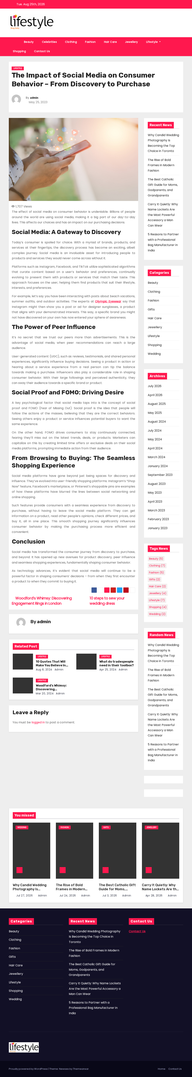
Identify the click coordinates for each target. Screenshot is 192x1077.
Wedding (154, 354)
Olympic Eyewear (108, 301)
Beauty (29, 42)
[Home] (14, 42)
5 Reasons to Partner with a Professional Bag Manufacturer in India (93, 1007)
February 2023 (158, 519)
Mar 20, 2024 (45, 693)
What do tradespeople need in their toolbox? (116, 663)
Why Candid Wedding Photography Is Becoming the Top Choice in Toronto (29, 891)
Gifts (151, 309)
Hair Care (110, 42)
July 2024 (155, 430)
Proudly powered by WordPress (28, 1069)
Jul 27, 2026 (25, 895)
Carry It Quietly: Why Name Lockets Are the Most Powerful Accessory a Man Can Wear (163, 215)
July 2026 (154, 386)
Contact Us (42, 51)
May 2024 (155, 439)
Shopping (19, 51)
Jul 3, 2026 (110, 895)
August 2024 (157, 421)
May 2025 (155, 413)
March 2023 (156, 510)
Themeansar (81, 1069)
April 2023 (155, 501)
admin (34, 97)
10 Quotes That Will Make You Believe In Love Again (51, 665)
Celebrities (49, 42)
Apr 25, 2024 (107, 669)
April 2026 (155, 395)
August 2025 (157, 404)
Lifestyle (152, 42)
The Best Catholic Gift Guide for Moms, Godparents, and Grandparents (117, 891)
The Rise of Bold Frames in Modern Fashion (161, 165)
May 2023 (155, 492)
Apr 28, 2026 (155, 895)
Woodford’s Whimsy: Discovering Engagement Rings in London (42, 601)
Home (161, 1069)
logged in (38, 722)
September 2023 (160, 475)
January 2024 (158, 466)
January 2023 (157, 528)
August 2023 (157, 484)
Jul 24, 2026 (68, 895)
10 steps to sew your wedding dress (107, 601)
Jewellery (131, 42)
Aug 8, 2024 (44, 669)
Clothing (71, 42)
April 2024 (155, 448)
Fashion (90, 42)
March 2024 (156, 457)
